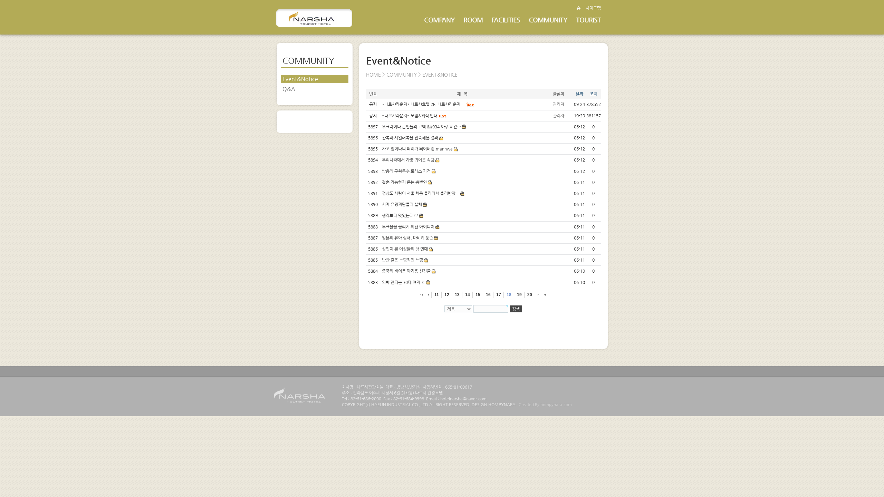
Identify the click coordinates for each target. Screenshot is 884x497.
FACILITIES (505, 19)
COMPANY (439, 19)
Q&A (288, 89)
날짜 (579, 93)
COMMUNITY (548, 19)
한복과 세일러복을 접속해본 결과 (410, 137)
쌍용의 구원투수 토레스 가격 (406, 171)
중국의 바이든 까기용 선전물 (406, 271)
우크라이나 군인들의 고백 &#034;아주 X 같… (421, 126)
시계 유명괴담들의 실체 (402, 204)
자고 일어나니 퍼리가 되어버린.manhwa (417, 148)
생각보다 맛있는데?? (400, 215)
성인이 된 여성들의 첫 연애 (405, 248)
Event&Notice (300, 79)
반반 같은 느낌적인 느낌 (402, 259)
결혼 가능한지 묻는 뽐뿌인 (404, 182)
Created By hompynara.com (545, 404)
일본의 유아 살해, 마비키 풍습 (407, 237)
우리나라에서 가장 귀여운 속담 (408, 159)
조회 (593, 93)
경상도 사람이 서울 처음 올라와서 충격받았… (420, 193)
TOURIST (588, 19)
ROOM (473, 19)
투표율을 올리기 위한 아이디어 (408, 226)
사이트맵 (593, 8)
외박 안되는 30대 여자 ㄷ (403, 282)
